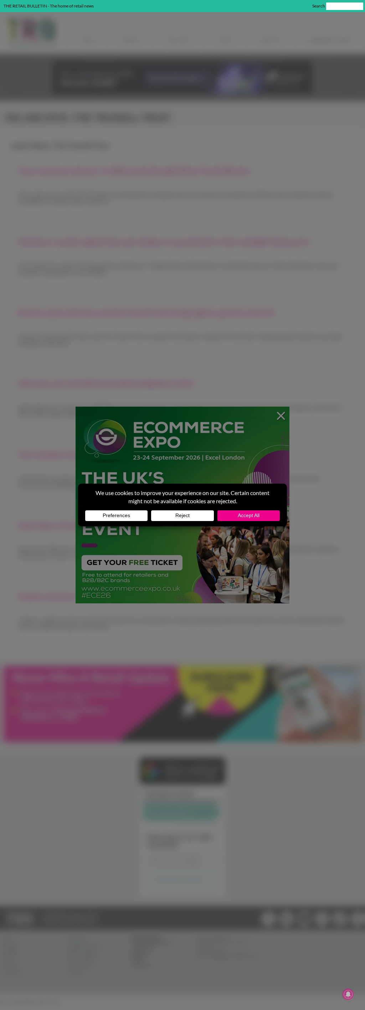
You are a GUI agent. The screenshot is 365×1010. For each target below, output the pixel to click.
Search (318, 6)
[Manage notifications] (348, 994)
